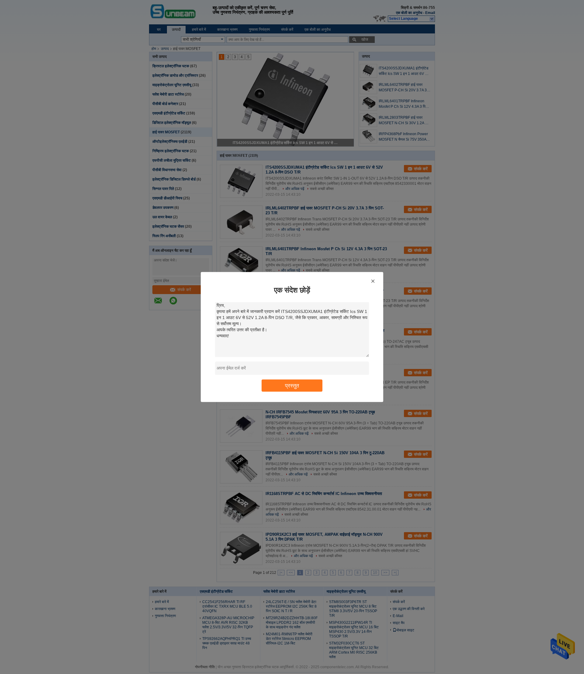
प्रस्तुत (292, 385)
